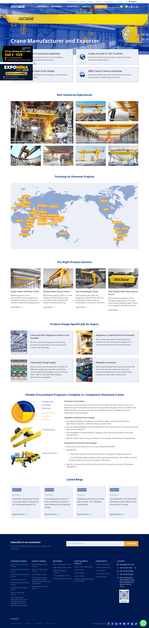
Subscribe (131, 544)
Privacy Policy (50, 624)
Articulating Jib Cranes (61, 575)
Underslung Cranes (18, 579)
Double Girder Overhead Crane (20, 570)
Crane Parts (101, 561)
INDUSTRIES (42, 6)
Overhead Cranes (19, 561)
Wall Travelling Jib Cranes (59, 571)
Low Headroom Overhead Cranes (20, 575)
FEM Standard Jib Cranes (62, 579)
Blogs (98, 2)
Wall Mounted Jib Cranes (62, 567)
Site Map (28, 624)
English (133, 2)
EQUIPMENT (57, 6)
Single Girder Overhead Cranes (19, 565)
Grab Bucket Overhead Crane (19, 588)
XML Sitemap (38, 624)
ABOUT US (86, 6)
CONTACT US (101, 7)
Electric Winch (79, 573)
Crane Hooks (100, 570)
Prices (82, 2)
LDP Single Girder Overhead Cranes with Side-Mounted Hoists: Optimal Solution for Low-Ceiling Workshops (19, 601)
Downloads (108, 2)
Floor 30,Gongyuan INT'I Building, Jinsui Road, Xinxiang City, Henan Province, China (127, 582)
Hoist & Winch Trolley (81, 562)
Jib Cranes (57, 561)
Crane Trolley (79, 576)
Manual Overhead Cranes (17, 594)
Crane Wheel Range (103, 564)
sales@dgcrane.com (127, 564)
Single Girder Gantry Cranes (39, 565)
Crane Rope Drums (103, 574)
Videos (119, 2)
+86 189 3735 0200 (126, 571)
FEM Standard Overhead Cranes (20, 583)
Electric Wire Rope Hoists (83, 567)
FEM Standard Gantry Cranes (40, 587)
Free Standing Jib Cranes (62, 564)
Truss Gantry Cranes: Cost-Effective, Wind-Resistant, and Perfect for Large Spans (41, 580)
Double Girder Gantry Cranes (40, 570)
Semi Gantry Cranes (39, 574)
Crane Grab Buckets (103, 567)
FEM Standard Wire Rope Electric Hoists (83, 580)
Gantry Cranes (39, 561)
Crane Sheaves (101, 577)
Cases (90, 2)
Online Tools (72, 2)
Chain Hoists (79, 570)
